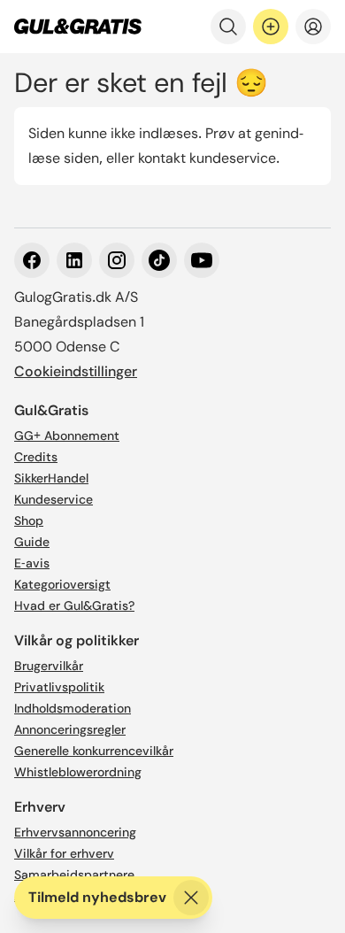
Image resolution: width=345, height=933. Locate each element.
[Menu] (313, 26)
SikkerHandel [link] (51, 478)
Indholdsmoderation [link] (72, 708)
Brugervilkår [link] (48, 666)
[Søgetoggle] (228, 26)
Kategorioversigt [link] (62, 584)
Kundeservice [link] (53, 499)
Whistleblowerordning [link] (78, 772)
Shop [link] (28, 520)
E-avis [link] (32, 563)
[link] (78, 27)
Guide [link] (32, 542)
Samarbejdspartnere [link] (74, 875)
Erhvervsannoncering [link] (75, 832)
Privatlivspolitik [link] (59, 687)
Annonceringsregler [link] (70, 729)
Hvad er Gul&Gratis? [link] (74, 605)
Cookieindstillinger (75, 371)
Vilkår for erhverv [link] (64, 853)
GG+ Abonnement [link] (66, 435)
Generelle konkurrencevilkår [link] (93, 751)
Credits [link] (36, 457)
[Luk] (191, 897)
